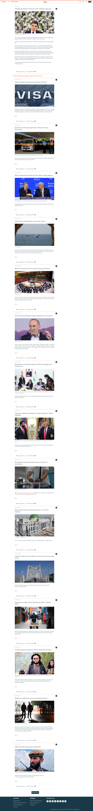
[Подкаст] (65, 801)
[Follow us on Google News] (47, 801)
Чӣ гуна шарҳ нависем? (17, 804)
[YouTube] (83, 2)
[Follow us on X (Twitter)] (58, 801)
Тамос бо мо (15, 806)
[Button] (20, 71)
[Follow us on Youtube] (53, 801)
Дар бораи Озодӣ (16, 800)
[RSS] (63, 801)
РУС (80, 1)
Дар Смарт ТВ (32, 804)
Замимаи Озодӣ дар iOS (34, 802)
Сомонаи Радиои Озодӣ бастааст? (19, 802)
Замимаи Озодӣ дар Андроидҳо (36, 800)
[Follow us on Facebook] (50, 801)
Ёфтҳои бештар (35, 792)
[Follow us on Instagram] (55, 801)
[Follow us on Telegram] (60, 801)
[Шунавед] (86, 2)
